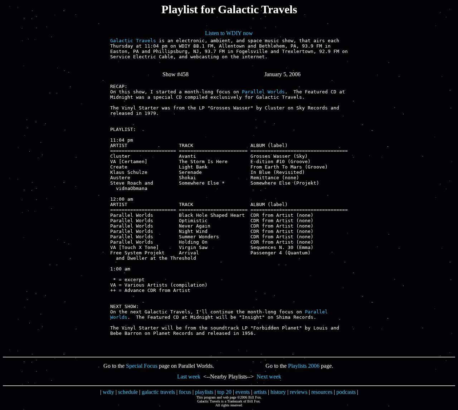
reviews (298, 392)
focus (185, 392)
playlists (204, 392)
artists (260, 392)
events (242, 392)
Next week (269, 377)
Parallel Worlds (263, 91)
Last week (188, 377)
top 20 (224, 392)
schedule (128, 392)
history (278, 392)
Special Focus (141, 366)
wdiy (108, 392)
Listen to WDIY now (229, 33)
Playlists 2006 (304, 366)
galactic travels (158, 392)
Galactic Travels (133, 40)
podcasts (346, 392)
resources (321, 392)
